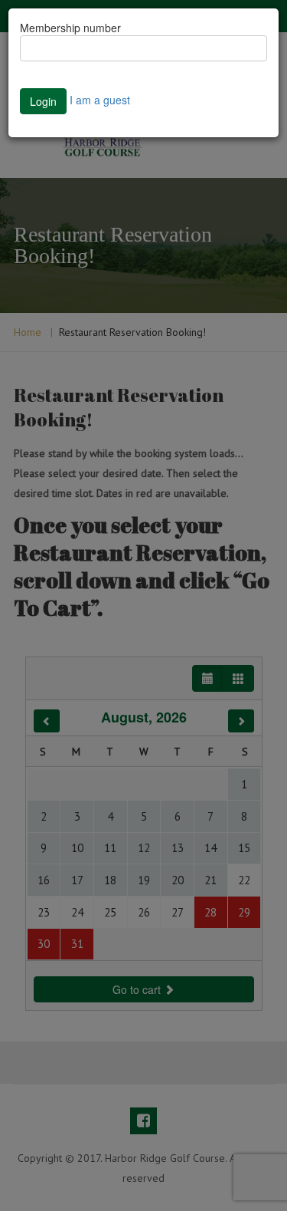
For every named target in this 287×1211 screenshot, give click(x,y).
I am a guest (100, 99)
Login (43, 101)
